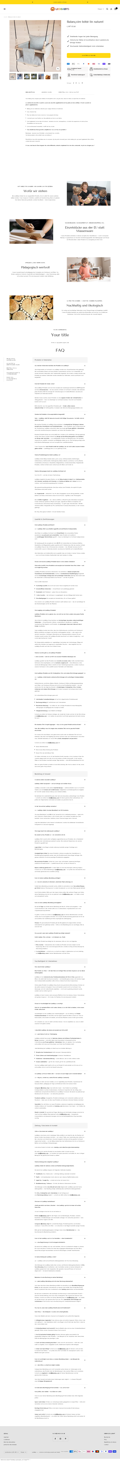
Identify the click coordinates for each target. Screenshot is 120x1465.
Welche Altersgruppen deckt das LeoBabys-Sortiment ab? (50, 471)
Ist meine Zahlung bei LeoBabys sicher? (45, 1257)
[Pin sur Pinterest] (76, 83)
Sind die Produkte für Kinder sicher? (45, 383)
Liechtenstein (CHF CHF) (11, 1452)
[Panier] (115, 9)
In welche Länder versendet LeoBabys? (45, 779)
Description (30, 92)
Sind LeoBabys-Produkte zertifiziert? (44, 525)
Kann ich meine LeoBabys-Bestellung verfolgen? (47, 878)
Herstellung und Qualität (68, 92)
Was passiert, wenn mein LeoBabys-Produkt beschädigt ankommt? (52, 933)
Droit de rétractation (9, 1442)
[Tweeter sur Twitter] (79, 83)
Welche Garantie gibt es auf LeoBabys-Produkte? (48, 652)
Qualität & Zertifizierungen (13, 364)
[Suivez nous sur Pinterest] (65, 1438)
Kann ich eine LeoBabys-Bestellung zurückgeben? (48, 902)
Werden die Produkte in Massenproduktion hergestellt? (50, 414)
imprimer (6, 1437)
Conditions (7, 1439)
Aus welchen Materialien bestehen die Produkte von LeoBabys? (52, 365)
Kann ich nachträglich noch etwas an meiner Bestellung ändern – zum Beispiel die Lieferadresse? (57, 1360)
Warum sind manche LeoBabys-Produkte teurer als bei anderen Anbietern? (55, 561)
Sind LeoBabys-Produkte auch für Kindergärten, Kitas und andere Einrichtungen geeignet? (59, 673)
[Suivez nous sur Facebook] (55, 1438)
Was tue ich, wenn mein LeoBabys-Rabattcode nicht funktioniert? (52, 1307)
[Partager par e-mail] (82, 83)
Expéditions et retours (110, 1442)
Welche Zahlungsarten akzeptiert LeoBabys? (47, 1161)
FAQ (105, 1439)
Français (100, 9)
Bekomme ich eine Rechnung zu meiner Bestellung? (49, 1277)
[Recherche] (107, 9)
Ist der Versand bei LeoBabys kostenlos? (46, 806)
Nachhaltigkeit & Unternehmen (13, 373)
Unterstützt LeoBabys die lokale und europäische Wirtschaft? (51, 1030)
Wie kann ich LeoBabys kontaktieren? (45, 1201)
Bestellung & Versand (11, 368)
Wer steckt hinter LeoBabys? (42, 966)
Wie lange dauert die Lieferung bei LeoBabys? (47, 831)
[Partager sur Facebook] (73, 83)
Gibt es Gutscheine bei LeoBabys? (44, 1131)
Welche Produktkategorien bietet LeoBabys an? (47, 455)
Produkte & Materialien (11, 359)
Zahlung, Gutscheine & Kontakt (12, 379)
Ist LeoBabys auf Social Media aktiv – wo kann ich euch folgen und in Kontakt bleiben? (58, 1073)
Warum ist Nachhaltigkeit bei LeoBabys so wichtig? (49, 1003)
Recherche (107, 1437)
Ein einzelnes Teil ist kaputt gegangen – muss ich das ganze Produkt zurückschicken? (58, 724)
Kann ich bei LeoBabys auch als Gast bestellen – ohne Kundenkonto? (53, 1238)
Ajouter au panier (88, 55)
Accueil (5, 17)
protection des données (10, 1444)
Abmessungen (47, 92)
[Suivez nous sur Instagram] (60, 1438)
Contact (106, 1444)
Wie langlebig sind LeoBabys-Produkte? (45, 610)
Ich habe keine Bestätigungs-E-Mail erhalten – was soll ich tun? (52, 1387)
